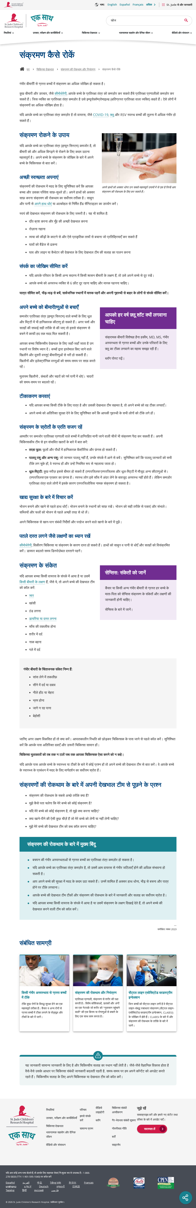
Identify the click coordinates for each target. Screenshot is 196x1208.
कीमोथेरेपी (61, 93)
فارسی (55, 1190)
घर (28, 69)
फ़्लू (112, 114)
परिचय (83, 1110)
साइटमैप (116, 1145)
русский (38, 1190)
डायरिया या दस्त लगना (42, 618)
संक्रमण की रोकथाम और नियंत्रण (78, 69)
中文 (39, 1182)
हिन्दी (24, 1190)
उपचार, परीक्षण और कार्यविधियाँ (46, 32)
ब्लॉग (98, 1120)
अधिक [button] (149, 4)
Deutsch (43, 1186)
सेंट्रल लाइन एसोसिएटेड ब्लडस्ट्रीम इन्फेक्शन (150, 995)
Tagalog (10, 1190)
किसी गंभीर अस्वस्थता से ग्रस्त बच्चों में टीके (44, 995)
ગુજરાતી (60, 1186)
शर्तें (113, 1137)
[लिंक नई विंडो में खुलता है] (111, 1183)
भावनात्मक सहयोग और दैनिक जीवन (134, 32)
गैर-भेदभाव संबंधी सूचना (124, 1120)
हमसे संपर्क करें (85, 1118)
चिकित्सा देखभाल (89, 32)
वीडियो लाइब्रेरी (100, 1110)
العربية (26, 1182)
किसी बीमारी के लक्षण (32, 582)
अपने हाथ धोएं (43, 203)
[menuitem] (152, 1128)
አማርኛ (27, 1186)
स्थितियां (7, 32)
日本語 (76, 1186)
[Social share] (185, 1197)
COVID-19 (100, 114)
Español (125, 4)
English (112, 4)
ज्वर (31, 595)
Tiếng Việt (55, 1182)
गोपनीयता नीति (119, 1128)
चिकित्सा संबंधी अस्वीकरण (119, 1110)
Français (138, 4)
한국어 (72, 1182)
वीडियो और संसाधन (180, 32)
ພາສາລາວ (11, 1186)
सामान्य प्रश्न (86, 1128)
